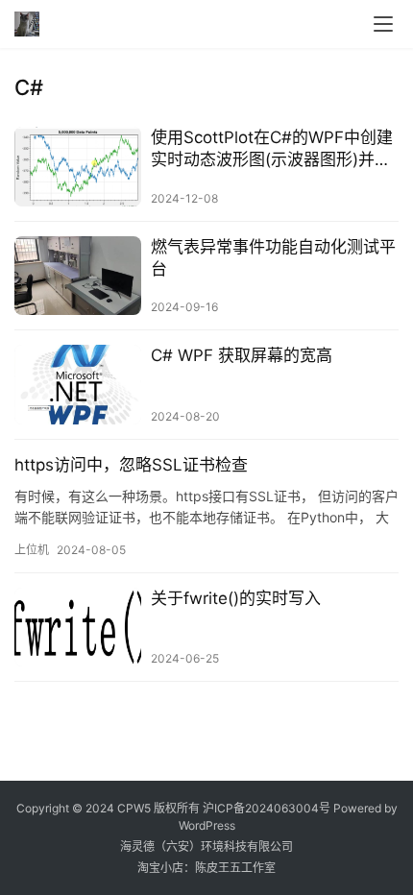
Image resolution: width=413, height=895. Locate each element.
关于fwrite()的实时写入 (236, 598)
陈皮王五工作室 (235, 867)
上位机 (31, 550)
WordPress (207, 825)
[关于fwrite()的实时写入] (77, 627)
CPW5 (134, 808)
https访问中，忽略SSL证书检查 (131, 464)
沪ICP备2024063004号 (266, 808)
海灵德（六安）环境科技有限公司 (206, 846)
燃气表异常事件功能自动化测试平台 (273, 257)
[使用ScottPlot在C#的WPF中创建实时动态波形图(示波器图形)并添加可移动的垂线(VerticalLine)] (77, 166)
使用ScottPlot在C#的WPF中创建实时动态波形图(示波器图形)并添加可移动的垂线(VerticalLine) (272, 149)
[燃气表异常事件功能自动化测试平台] (77, 276)
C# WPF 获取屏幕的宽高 (241, 355)
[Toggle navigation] (383, 24)
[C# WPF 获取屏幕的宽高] (77, 384)
